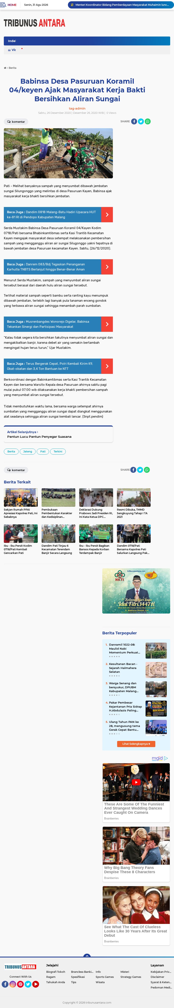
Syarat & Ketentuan (162, 982)
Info (98, 971)
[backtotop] (87, 957)
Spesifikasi (78, 976)
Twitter (30, 989)
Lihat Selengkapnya (135, 743)
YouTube (38, 989)
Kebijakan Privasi (162, 971)
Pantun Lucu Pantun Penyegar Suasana (39, 437)
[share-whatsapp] (148, 121)
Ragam (51, 976)
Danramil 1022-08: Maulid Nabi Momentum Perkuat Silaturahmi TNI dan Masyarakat (123, 648)
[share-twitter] (141, 121)
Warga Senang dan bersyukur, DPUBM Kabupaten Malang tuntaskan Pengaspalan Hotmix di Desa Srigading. (124, 687)
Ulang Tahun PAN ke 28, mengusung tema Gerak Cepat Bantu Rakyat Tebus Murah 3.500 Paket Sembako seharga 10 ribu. (124, 726)
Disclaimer (157, 976)
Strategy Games (131, 976)
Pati (42, 451)
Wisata (100, 982)
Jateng (27, 451)
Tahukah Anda (55, 982)
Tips (73, 982)
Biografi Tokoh (55, 971)
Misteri (125, 971)
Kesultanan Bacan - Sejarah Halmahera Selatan (123, 667)
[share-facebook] (134, 121)
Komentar (18, 470)
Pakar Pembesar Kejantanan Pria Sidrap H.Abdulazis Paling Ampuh (125, 706)
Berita (11, 451)
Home (12, 5)
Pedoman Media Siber (162, 987)
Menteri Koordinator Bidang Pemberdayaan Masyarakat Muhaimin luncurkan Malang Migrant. (123, 4)
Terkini (58, 451)
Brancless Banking (83, 971)
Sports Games (105, 976)
